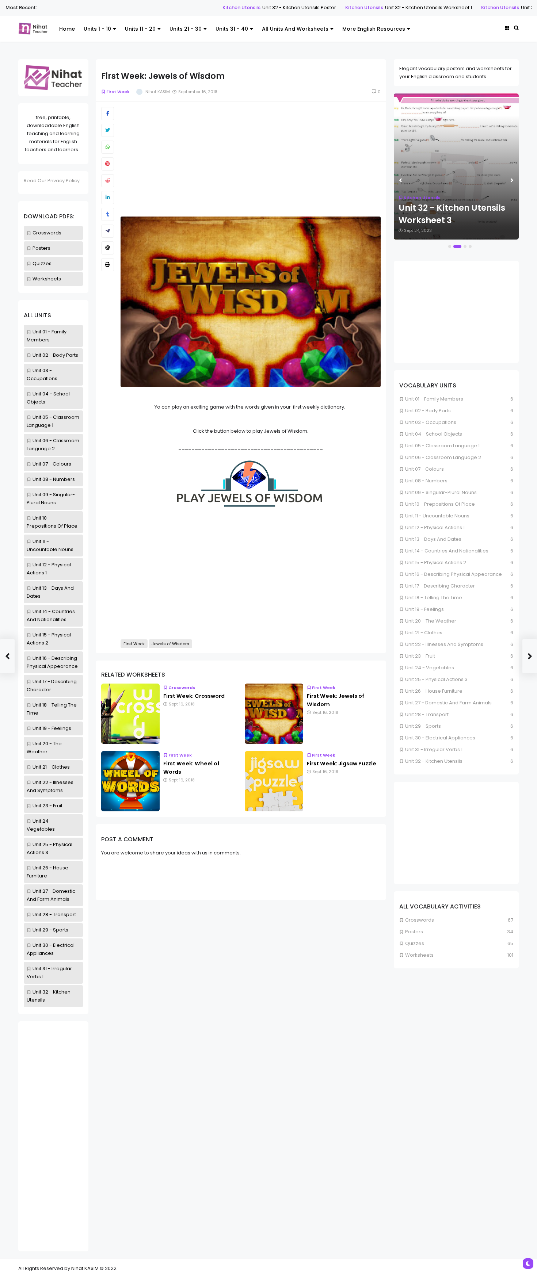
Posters (41, 248)
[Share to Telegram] (107, 231)
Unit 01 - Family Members (434, 398)
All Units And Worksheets (295, 28)
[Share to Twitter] (107, 130)
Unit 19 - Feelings (52, 728)
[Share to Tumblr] (107, 214)
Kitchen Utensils (200, 7)
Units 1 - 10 (97, 28)
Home (67, 28)
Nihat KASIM (85, 1268)
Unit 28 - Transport (54, 914)
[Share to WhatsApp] (107, 147)
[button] (449, 246)
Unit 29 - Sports (50, 929)
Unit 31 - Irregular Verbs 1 (433, 749)
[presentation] (401, 180)
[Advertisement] (53, 1136)
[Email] (107, 248)
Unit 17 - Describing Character (440, 585)
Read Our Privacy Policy (52, 180)
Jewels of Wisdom (170, 644)
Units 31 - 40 (232, 28)
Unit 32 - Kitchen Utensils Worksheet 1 (387, 7)
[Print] (107, 264)
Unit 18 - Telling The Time (433, 597)
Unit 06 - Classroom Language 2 (443, 457)
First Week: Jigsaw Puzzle (341, 763)
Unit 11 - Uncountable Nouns (437, 515)
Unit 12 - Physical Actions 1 (435, 527)
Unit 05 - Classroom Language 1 (442, 445)
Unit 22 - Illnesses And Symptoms (444, 644)
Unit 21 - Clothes (51, 767)
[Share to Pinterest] (107, 164)
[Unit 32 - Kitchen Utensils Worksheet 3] (456, 166)
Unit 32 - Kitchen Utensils (433, 761)
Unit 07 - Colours (52, 463)
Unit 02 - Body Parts (55, 355)
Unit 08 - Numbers (54, 479)
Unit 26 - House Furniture (433, 691)
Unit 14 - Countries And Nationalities (446, 550)
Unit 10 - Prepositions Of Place (440, 504)
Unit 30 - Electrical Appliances (440, 737)
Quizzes (42, 263)
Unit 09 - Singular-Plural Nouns (441, 492)
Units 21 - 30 (186, 28)
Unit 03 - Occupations (430, 422)
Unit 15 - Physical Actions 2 (435, 562)
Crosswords (47, 232)
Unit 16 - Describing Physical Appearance (453, 574)
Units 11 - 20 (140, 28)
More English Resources (373, 28)
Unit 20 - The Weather (430, 620)
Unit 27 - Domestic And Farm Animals (448, 702)
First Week (118, 92)
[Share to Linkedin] (107, 197)
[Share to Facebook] (107, 113)
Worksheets (47, 278)
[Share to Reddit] (107, 180)
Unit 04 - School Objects (433, 434)
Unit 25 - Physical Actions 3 (436, 679)
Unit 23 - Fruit (47, 805)
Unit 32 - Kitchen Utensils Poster (258, 7)
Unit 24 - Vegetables (429, 667)
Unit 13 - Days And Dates (433, 539)
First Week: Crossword (194, 696)
